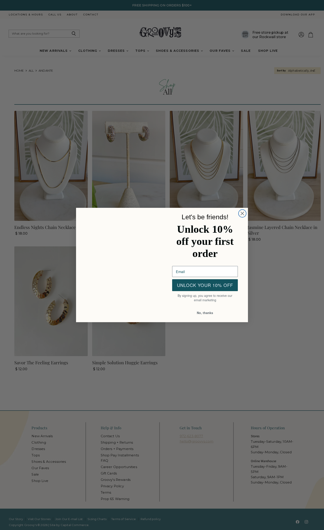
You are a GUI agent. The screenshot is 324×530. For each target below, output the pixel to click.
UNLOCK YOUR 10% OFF (205, 285)
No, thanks (205, 313)
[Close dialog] (242, 213)
